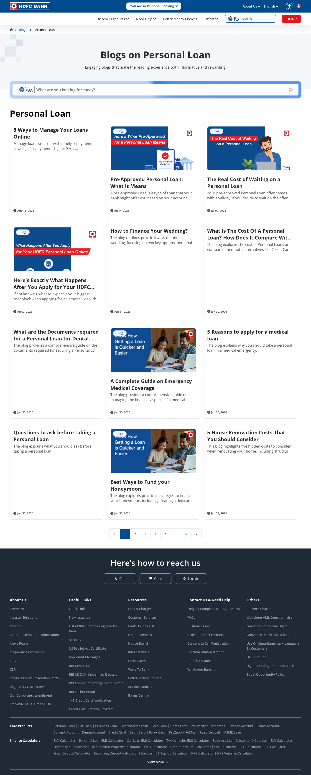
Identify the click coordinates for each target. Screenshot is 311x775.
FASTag (190, 732)
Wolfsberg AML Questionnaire (269, 617)
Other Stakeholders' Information (34, 635)
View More (155, 762)
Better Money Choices (180, 19)
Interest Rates (138, 652)
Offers (209, 19)
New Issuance (79, 617)
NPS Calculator (202, 753)
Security (75, 640)
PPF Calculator (250, 747)
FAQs (191, 617)
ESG (13, 661)
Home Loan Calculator (70, 747)
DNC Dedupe (256, 657)
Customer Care (198, 626)
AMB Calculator (155, 747)
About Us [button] (250, 6)
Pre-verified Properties (208, 726)
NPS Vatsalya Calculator (235, 753)
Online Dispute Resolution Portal (35, 678)
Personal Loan (64, 726)
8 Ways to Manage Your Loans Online (50, 133)
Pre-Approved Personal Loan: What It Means (146, 182)
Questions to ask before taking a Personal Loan (54, 436)
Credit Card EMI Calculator (190, 747)
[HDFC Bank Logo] (30, 6)
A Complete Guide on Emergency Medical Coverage (151, 384)
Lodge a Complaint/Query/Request (213, 609)
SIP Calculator (275, 747)
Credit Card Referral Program (91, 709)
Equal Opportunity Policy (265, 674)
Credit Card (117, 732)
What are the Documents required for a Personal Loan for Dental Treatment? (56, 335)
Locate (193, 578)
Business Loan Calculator (232, 740)
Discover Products (111, 19)
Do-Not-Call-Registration (205, 652)
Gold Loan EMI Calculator (273, 740)
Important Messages (84, 657)
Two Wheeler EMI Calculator (187, 740)
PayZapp (175, 732)
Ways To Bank (138, 669)
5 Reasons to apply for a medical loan (248, 335)
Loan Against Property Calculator (115, 747)
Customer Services (142, 617)
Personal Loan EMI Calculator (101, 740)
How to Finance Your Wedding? (149, 230)
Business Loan (106, 726)
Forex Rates (137, 661)
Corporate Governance (27, 652)
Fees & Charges (140, 609)
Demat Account (93, 732)
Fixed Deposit (210, 732)
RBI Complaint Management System (96, 683)
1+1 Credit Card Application (90, 700)
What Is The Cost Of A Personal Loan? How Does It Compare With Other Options (249, 234)
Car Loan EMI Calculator (145, 740)
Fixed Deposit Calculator (72, 753)
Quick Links (77, 609)
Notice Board (138, 643)
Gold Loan (159, 726)
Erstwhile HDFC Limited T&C (31, 704)
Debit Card (137, 732)
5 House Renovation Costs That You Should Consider (246, 436)
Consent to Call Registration (208, 643)
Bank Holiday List (141, 626)
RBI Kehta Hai (79, 666)
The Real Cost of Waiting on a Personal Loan (243, 182)
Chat (158, 578)
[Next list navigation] (196, 534)
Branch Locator (198, 661)
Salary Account (268, 726)
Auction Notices (140, 687)
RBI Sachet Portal (82, 692)
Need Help (144, 19)
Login (290, 19)
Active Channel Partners (205, 635)
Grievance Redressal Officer (268, 635)
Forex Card (157, 732)
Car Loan (85, 726)
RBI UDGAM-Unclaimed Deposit (93, 674)
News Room (19, 643)
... (176, 534)
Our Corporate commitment (31, 695)
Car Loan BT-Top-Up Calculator (164, 753)
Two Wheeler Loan (134, 726)
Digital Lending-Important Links (271, 666)
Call (122, 578)
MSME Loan (232, 732)
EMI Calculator (65, 740)
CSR (13, 669)
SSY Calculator (225, 747)
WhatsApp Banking (201, 669)
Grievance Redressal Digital (267, 626)
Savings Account (241, 726)
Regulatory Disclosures (27, 687)
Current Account (66, 732)
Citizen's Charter (259, 609)
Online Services (140, 635)
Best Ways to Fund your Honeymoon (140, 485)
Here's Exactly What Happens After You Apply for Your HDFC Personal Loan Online (51, 283)
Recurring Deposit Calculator (116, 753)
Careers (16, 626)
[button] (153, 6)
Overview (17, 609)
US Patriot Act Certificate (87, 648)
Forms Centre (138, 695)
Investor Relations (23, 617)
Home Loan (178, 726)
